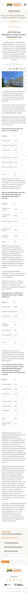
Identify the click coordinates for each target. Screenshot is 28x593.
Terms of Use (18, 588)
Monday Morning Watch (13, 547)
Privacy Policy (10, 588)
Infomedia (19, 591)
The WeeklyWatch (11, 543)
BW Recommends (11, 551)
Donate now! (14, 21)
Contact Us (14, 576)
